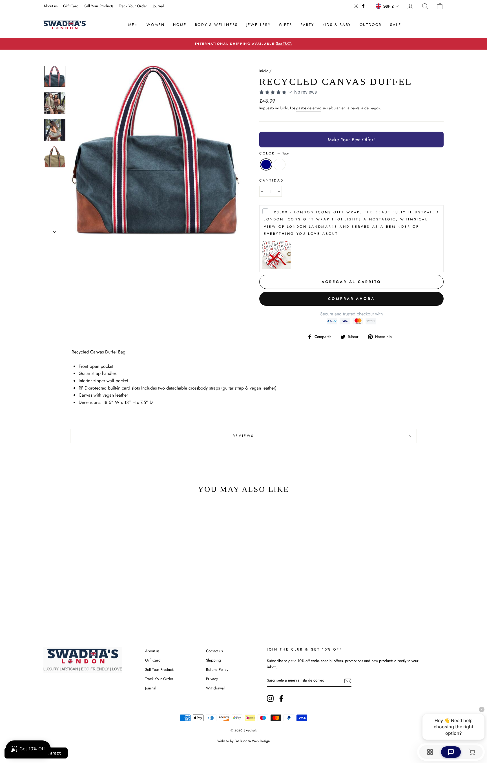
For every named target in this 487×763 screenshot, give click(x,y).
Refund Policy (217, 669)
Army (279, 164)
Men (133, 24)
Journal (158, 6)
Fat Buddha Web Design (252, 741)
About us (50, 6)
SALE (395, 24)
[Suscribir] (347, 680)
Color (274, 153)
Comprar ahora (351, 298)
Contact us (214, 651)
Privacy (212, 679)
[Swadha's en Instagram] (270, 698)
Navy (266, 164)
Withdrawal (215, 688)
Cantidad (271, 180)
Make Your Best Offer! (351, 139)
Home (179, 24)
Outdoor (371, 24)
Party (307, 24)
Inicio (263, 71)
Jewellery (258, 24)
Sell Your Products (98, 6)
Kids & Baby (336, 24)
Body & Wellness (216, 24)
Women (156, 24)
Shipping (213, 660)
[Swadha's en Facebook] (281, 698)
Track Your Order (133, 6)
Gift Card (71, 6)
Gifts (285, 24)
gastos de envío (308, 108)
